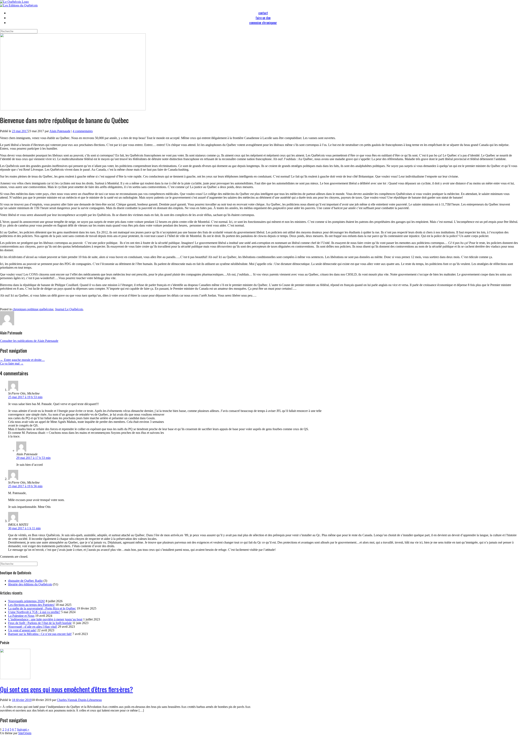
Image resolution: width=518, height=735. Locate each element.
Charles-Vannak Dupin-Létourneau (79, 700)
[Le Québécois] (14, 1)
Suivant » (23, 729)
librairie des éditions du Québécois (30, 584)
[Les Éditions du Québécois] (19, 5)
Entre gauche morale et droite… (22, 360)
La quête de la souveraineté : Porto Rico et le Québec (42, 608)
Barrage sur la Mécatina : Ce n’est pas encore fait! (40, 634)
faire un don (263, 17)
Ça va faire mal (11, 363)
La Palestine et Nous (21, 615)
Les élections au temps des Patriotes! (31, 604)
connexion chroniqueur (263, 22)
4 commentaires (83, 131)
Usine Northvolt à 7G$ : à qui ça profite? (34, 612)
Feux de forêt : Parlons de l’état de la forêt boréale (40, 623)
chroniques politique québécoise (33, 309)
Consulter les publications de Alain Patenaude (29, 341)
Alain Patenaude (59, 131)
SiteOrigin (24, 733)
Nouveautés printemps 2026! (26, 601)
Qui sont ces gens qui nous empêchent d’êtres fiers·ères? (66, 689)
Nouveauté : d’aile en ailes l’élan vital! (32, 626)
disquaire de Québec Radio (25, 580)
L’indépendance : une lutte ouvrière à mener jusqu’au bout (45, 619)
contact (263, 13)
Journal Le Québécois (69, 309)
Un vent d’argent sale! (22, 630)
